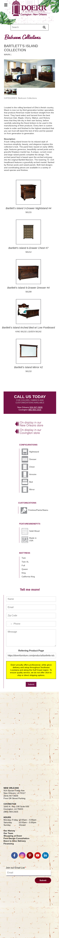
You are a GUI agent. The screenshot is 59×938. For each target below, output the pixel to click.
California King (28, 576)
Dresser (32, 459)
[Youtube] (37, 855)
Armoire (32, 474)
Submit (31, 684)
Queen (25, 569)
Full (23, 565)
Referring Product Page (31, 650)
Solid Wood (34, 531)
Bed (31, 482)
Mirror (32, 489)
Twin (24, 558)
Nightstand (34, 452)
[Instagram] (22, 855)
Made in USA (33, 539)
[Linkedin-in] (45, 855)
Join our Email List (16, 868)
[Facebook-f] (14, 855)
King (24, 573)
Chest (32, 467)
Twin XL (25, 562)
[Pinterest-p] (30, 855)
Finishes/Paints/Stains (38, 510)
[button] (6, 5)
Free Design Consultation (16, 838)
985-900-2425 (34, 410)
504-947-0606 (36, 407)
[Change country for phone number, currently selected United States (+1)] (9, 624)
